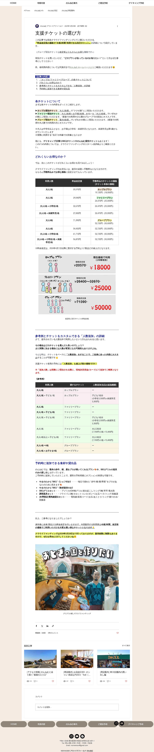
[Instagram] (116, 723)
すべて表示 (126, 645)
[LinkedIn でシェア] (47, 626)
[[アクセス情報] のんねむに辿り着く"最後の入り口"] (40, 659)
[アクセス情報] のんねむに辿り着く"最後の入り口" (40, 673)
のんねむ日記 (52, 10)
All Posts (27, 10)
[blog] (82, 736)
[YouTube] (122, 723)
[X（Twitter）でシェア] (42, 626)
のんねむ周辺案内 (68, 10)
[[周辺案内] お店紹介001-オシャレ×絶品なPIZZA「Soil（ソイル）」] (77, 659)
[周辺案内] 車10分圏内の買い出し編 (113, 673)
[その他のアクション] (117, 26)
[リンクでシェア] (53, 626)
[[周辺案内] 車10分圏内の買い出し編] (113, 659)
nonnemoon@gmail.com (79, 745)
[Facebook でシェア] (36, 626)
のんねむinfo (38, 10)
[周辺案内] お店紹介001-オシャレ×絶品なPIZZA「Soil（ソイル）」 (76, 673)
